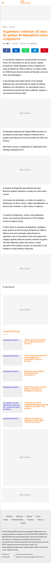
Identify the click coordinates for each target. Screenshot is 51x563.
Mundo (29, 516)
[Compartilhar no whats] (25, 50)
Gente (5, 520)
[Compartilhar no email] (44, 50)
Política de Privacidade (6, 556)
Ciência (40, 520)
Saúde (23, 523)
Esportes (12, 27)
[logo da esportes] (25, 3)
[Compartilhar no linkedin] (16, 50)
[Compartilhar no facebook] (6, 50)
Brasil (38, 516)
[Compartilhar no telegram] (35, 50)
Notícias (9, 516)
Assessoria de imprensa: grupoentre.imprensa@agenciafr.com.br (29, 556)
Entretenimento (17, 520)
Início (4, 27)
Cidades (30, 520)
